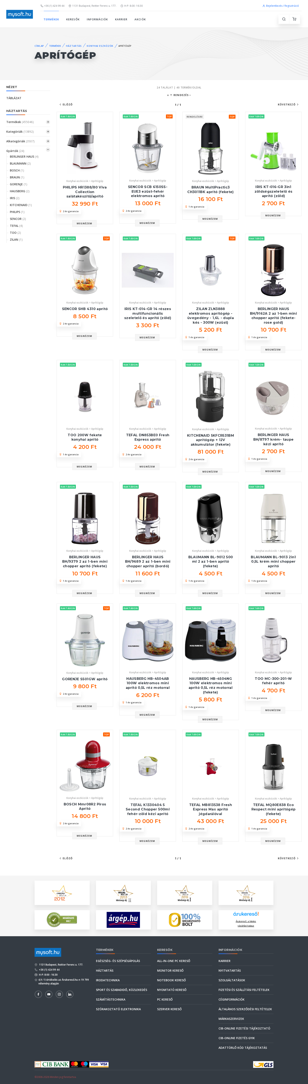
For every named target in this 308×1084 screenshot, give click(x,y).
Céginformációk (232, 999)
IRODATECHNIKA (108, 980)
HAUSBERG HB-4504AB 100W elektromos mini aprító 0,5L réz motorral (148, 683)
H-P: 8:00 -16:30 (133, 6)
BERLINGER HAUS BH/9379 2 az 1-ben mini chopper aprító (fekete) (84, 561)
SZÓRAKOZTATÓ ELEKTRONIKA (118, 1009)
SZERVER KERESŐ (169, 1009)
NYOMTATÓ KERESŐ (171, 990)
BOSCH (17, 170)
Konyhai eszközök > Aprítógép (84, 181)
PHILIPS (17, 212)
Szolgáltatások (232, 980)
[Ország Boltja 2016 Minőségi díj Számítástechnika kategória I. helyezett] (246, 892)
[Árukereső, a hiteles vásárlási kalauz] (62, 919)
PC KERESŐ (165, 999)
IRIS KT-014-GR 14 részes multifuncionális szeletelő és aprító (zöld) (147, 313)
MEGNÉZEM (84, 223)
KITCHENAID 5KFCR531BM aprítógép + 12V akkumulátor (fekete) (210, 440)
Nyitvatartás (230, 970)
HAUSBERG (20, 191)
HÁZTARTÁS (74, 45)
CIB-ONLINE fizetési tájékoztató (244, 1028)
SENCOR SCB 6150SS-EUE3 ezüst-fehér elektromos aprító (147, 191)
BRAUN (17, 177)
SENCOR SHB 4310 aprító (85, 309)
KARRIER (121, 19)
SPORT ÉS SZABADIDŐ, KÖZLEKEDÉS (121, 990)
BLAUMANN (20, 163)
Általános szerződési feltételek (245, 1009)
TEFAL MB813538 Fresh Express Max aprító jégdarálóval (210, 809)
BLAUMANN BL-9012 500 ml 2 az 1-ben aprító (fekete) (210, 561)
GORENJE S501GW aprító (84, 679)
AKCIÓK (140, 19)
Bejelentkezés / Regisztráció (282, 6)
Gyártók (15, 151)
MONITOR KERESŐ (170, 970)
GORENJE (18, 184)
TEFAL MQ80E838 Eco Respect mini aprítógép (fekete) (273, 809)
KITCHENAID (21, 205)
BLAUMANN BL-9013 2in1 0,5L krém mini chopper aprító (273, 561)
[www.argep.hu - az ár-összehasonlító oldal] (123, 920)
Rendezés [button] (181, 95)
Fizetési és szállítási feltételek (244, 990)
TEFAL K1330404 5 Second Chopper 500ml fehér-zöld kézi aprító (148, 809)
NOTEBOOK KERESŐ (171, 980)
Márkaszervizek (231, 1019)
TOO (15, 233)
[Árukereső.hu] (246, 915)
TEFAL (16, 226)
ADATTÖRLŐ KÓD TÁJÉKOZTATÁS (243, 1048)
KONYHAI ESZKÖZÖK (100, 45)
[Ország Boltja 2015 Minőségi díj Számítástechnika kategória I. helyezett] (184, 892)
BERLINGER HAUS (24, 156)
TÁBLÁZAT (13, 98)
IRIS (14, 198)
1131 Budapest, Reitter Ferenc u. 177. (94, 6)
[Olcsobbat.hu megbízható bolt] (184, 920)
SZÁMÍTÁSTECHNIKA (110, 999)
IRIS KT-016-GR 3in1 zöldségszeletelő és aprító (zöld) (273, 191)
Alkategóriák (20, 141)
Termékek (20, 122)
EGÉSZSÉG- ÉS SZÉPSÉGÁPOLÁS (118, 961)
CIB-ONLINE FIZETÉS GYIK (237, 1038)
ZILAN (16, 239)
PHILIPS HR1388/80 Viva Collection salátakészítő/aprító (85, 191)
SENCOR (18, 219)
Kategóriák (20, 132)
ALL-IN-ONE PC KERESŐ (173, 961)
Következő (287, 104)
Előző (68, 104)
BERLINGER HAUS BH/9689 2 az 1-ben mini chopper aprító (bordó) (148, 561)
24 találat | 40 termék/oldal (179, 87)
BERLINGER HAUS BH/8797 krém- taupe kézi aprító (273, 439)
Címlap (39, 45)
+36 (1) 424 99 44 (54, 6)
